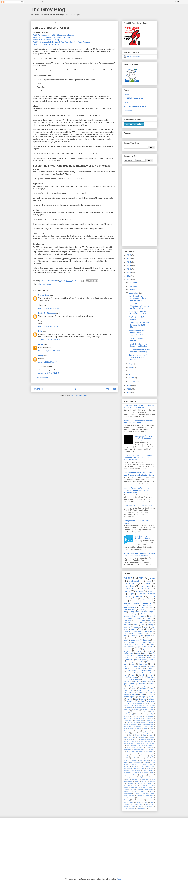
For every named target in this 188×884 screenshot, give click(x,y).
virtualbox (145, 586)
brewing (150, 714)
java (43, 284)
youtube (131, 808)
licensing (133, 760)
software (150, 695)
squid (151, 791)
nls (143, 768)
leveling (134, 758)
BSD (146, 703)
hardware (127, 649)
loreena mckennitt (130, 616)
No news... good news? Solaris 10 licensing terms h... (137, 357)
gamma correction (147, 739)
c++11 (134, 716)
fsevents (129, 739)
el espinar (145, 731)
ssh (150, 607)
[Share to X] (91, 280)
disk (151, 644)
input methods (138, 749)
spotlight (142, 697)
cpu (154, 720)
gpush (133, 629)
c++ (136, 620)
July (131, 364)
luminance (138, 762)
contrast (140, 623)
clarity (143, 620)
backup (127, 603)
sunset (140, 795)
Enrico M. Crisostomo (47, 313)
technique (127, 798)
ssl (148, 655)
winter (134, 806)
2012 (129, 272)
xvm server (151, 701)
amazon (129, 660)
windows (135, 601)
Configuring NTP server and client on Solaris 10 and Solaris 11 (139, 406)
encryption (132, 671)
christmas (146, 640)
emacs (153, 731)
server (126, 789)
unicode (129, 699)
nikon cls (137, 768)
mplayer (133, 766)
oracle (146, 772)
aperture (129, 707)
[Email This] (87, 280)
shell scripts (147, 605)
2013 (129, 269)
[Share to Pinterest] (96, 280)
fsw (136, 739)
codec (126, 718)
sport (148, 636)
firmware (137, 735)
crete (150, 623)
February (133, 381)
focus (125, 737)
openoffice (138, 772)
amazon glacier (141, 660)
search (151, 787)
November (133, 286)
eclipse (141, 668)
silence (140, 789)
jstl (145, 679)
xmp (125, 808)
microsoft (143, 764)
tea (154, 636)
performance (128, 653)
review (145, 653)
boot (144, 714)
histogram (152, 745)
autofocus (135, 710)
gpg (132, 675)
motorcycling (131, 686)
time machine (129, 609)
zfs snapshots (141, 808)
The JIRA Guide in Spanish (135, 106)
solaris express (129, 697)
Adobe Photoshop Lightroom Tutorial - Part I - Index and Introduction (139, 554)
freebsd (127, 605)
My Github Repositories (133, 98)
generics (127, 627)
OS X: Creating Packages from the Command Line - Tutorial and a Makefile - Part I (138, 457)
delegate (133, 724)
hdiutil (141, 675)
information (149, 747)
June (131, 367)
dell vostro (127, 726)
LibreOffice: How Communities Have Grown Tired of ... (137, 298)
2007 (129, 392)
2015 (129, 262)
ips (146, 749)
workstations (149, 806)
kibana (136, 681)
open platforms (148, 770)
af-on (146, 705)
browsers (127, 716)
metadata (151, 684)
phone (151, 775)
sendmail (134, 636)
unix (146, 802)
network (152, 616)
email (128, 733)
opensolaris (147, 599)
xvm (125, 601)
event (134, 733)
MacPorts (151, 657)
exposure (127, 625)
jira (132, 594)
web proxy (141, 657)
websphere (130, 701)
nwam (126, 770)
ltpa (131, 762)
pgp (151, 688)
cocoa (150, 620)
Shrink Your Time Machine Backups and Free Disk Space (138, 422)
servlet (133, 789)
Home (75, 389)
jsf (127, 751)
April (131, 374)
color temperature (147, 718)
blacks (146, 712)
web (147, 804)
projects (141, 692)
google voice (151, 743)
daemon (150, 722)
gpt (127, 745)
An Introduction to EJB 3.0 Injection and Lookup (139, 350)
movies (126, 766)
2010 (129, 279)
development (138, 726)
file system (147, 733)
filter (135, 625)
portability (135, 779)
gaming (150, 625)
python (144, 781)
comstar (127, 644)
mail (149, 651)
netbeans (148, 631)
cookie (148, 720)
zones (141, 609)
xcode (139, 638)
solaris (128, 578)
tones (133, 657)
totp (125, 802)
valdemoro (127, 804)
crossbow (136, 666)
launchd (126, 756)
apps (151, 707)
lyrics (126, 684)
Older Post (111, 389)
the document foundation (145, 798)
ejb (39, 284)
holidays (134, 614)
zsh (127, 703)
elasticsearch (129, 647)
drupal (146, 728)
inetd (140, 747)
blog (131, 714)
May (131, 371)
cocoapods (132, 642)
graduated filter (135, 745)
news (148, 766)
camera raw (135, 640)
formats (132, 737)
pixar (135, 777)
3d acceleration (137, 703)
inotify (142, 677)
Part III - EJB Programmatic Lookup (46, 40)
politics (142, 607)
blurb (126, 664)
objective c (141, 633)
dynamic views (128, 731)
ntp (132, 633)
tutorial (145, 588)
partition (133, 775)
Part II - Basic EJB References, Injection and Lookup (52, 37)
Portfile (126, 705)
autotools (144, 710)
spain (136, 603)
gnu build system (145, 647)
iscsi (141, 629)
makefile (142, 684)
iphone (127, 591)
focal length (138, 673)
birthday (126, 712)
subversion (147, 603)
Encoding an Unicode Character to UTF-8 (137, 312)
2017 (129, 259)
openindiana (127, 772)
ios (137, 649)
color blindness (135, 718)
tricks (131, 802)
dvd (152, 728)
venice (143, 699)
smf (141, 636)
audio (141, 662)
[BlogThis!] (89, 280)
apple (152, 578)
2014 (129, 265)
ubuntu (139, 802)
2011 (129, 276)
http (150, 675)
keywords (127, 681)
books (150, 610)
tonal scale (140, 800)
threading (127, 800)
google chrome (128, 743)
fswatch (127, 102)
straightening (128, 793)
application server (140, 707)
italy (136, 599)
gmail (136, 605)
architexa (127, 710)
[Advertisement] (134, 205)
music (143, 616)
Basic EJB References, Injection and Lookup (137, 345)
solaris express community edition (139, 595)
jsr (148, 629)
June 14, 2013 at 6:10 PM (47, 362)
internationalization (134, 679)
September (133, 293)
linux (151, 681)
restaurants (144, 785)
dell (144, 666)
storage (129, 618)
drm (125, 668)
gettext (126, 741)
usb (136, 699)
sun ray (145, 793)
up (152, 802)
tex (134, 798)
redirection (127, 785)
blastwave (127, 620)
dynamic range (147, 612)
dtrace (132, 668)
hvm (133, 747)
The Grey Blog (48, 9)
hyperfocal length (130, 677)
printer (137, 781)
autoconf (149, 618)
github (134, 741)
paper (126, 775)
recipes (140, 783)
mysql (143, 686)
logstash (137, 631)
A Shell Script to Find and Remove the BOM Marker (138, 325)
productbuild (128, 692)
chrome (126, 666)
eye (140, 733)
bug (125, 612)
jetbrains (152, 749)
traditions (152, 697)
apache (139, 618)
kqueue (135, 754)
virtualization (130, 583)
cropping (129, 722)
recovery (149, 783)
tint (133, 800)
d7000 (143, 722)
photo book (128, 690)
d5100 (144, 644)
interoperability (130, 607)
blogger (137, 714)
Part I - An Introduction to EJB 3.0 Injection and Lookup (53, 35)
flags (144, 735)
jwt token (149, 751)
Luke (40, 331)
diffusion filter (149, 726)
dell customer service (146, 724)
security (135, 695)
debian (126, 724)
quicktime (152, 781)
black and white (136, 712)
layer (144, 681)
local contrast (146, 614)
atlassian (147, 601)
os (152, 772)
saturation (130, 655)
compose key (138, 720)
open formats (135, 770)
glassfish (137, 627)
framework (152, 737)
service (140, 655)
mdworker (134, 764)
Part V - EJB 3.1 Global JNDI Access (46, 44)
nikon (126, 633)
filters (130, 735)
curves (136, 722)
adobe (147, 583)
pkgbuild (140, 690)
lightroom (128, 588)
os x (151, 633)
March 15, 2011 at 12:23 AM (48, 308)
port (127, 779)
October (132, 289)
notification (150, 768)
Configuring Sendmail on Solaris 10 (138, 505)
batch (151, 710)
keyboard (127, 754)
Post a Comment (42, 378)
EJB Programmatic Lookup (135, 339)
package (143, 688)
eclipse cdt (151, 668)
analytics (132, 662)
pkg (141, 777)
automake (149, 638)
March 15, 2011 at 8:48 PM (48, 326)
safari (153, 653)
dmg (151, 666)
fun (125, 675)
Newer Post (38, 389)
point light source (150, 777)
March (132, 378)
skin (142, 695)
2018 (129, 255)
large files (143, 754)
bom (133, 664)
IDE (152, 703)
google (152, 596)
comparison (127, 720)
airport (153, 705)
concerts (136, 644)
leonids (126, 758)
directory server (129, 728)
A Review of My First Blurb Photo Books (143, 537)
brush (126, 640)
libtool (125, 760)
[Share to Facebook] (94, 280)
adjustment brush (136, 705)
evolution (127, 673)
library (141, 758)
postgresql (145, 779)
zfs (129, 599)
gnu (145, 627)
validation (130, 638)
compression (146, 642)
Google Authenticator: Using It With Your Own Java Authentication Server (139, 474)
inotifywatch (127, 749)
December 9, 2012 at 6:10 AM (49, 351)
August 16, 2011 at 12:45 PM (49, 340)
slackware (127, 791)
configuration (134, 612)
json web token (137, 751)
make (133, 684)
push (126, 636)
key (151, 679)
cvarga (41, 356)
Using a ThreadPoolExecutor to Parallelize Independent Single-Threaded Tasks (136, 490)
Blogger (119, 879)
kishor (40, 344)
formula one (142, 737)
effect (138, 731)
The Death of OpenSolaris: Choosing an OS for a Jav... (138, 306)
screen (143, 787)
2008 (129, 389)
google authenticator (146, 741)
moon (151, 764)
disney (139, 728)
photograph (127, 777)
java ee (48, 284)
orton (134, 688)
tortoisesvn (149, 800)
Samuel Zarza (43, 295)
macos (138, 651)
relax (135, 785)
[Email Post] (82, 281)
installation (151, 677)
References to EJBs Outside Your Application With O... (137, 332)
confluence (128, 623)
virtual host (138, 804)
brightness (143, 664)
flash (142, 625)
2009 (129, 386)
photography (135, 581)
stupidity (137, 793)
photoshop (129, 586)
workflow (140, 701)
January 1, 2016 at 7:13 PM (48, 373)
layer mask (144, 756)
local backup (144, 760)
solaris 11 (143, 791)
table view (149, 795)
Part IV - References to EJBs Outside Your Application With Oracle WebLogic (61, 42)
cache (141, 716)
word (140, 806)
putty (138, 653)
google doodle (140, 743)
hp (127, 747)
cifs (154, 640)
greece (144, 745)
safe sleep (134, 787)
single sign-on (149, 789)
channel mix (149, 716)
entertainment (146, 671)
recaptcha (130, 783)
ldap (152, 756)
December (133, 282)
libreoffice (150, 758)
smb (135, 791)
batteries (149, 662)
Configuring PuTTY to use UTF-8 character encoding (143, 438)
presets (149, 690)
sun (141, 578)
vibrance (152, 699)
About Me (128, 111)
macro (147, 762)
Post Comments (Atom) (79, 395)
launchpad (135, 756)
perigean (142, 775)
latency (151, 754)
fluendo (151, 735)
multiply (141, 766)
